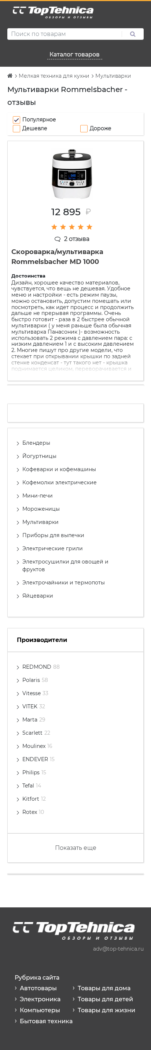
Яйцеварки (37, 595)
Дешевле (34, 128)
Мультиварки (40, 522)
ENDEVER (38, 759)
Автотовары (38, 988)
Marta (33, 719)
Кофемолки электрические (59, 482)
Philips (34, 772)
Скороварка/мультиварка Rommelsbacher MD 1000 (57, 257)
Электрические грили (52, 548)
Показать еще (75, 847)
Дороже (100, 128)
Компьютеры (40, 1010)
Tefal (31, 785)
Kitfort (34, 799)
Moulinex (37, 746)
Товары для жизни (106, 1010)
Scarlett (36, 733)
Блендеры (36, 443)
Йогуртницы (39, 456)
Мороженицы (41, 509)
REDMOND (41, 667)
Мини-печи (37, 495)
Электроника (40, 999)
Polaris (35, 680)
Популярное (39, 119)
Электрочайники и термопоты (63, 582)
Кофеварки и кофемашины (59, 469)
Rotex (33, 812)
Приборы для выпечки (53, 535)
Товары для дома (104, 988)
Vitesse (35, 693)
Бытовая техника (46, 1021)
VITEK (33, 706)
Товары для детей (105, 999)
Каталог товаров (74, 54)
